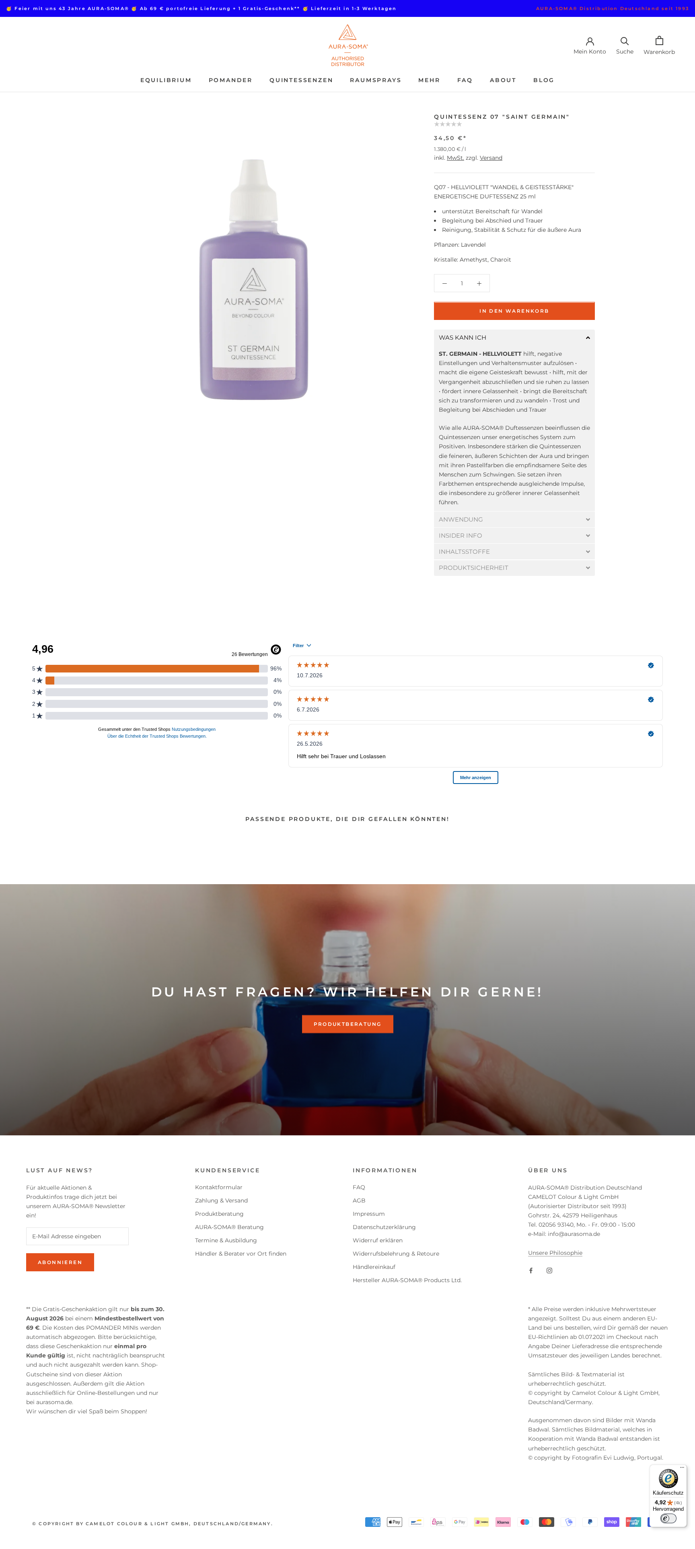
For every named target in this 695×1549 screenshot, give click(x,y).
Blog (544, 80)
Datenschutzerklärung (384, 1227)
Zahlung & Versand (221, 1200)
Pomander (231, 80)
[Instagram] (549, 1270)
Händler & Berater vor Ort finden (240, 1253)
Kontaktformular (219, 1187)
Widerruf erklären (378, 1240)
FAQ (465, 80)
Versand (491, 158)
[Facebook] (531, 1270)
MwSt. (455, 158)
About (503, 80)
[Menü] (682, 1469)
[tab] (514, 338)
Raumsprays (375, 80)
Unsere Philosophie (555, 1252)
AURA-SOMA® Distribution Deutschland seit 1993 (612, 8)
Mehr (429, 80)
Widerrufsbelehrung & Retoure (396, 1253)
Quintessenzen (301, 80)
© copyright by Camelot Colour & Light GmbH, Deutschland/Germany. (152, 1523)
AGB (359, 1200)
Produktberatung (348, 1024)
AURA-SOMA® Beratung (229, 1227)
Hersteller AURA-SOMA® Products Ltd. (407, 1280)
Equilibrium (166, 80)
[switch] (668, 1518)
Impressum (369, 1213)
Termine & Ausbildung (226, 1240)
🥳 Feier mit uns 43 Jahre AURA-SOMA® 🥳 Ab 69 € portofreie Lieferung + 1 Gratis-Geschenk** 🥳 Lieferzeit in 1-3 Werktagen (201, 8)
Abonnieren (60, 1262)
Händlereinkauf (374, 1267)
